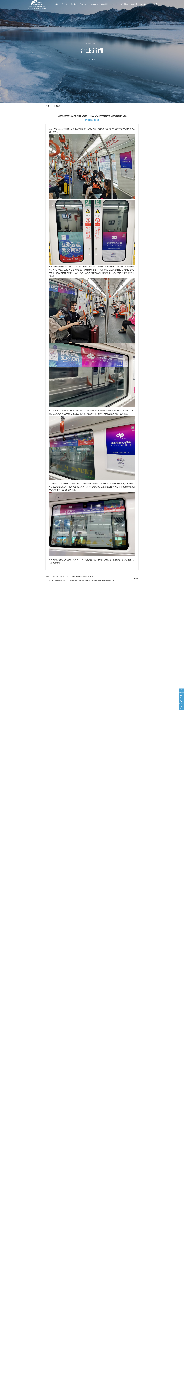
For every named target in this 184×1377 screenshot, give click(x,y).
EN (153, 4)
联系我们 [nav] (143, 4)
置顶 (181, 708)
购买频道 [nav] (134, 4)
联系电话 (181, 703)
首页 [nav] (56, 4)
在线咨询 (181, 692)
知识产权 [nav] (114, 4)
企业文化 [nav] (74, 4)
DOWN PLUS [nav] (93, 4)
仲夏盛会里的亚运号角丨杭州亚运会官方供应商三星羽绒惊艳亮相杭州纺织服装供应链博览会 (83, 580)
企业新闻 (56, 106)
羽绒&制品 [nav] (104, 4)
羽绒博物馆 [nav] (124, 4)
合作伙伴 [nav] (83, 4)
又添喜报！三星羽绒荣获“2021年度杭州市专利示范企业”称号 (72, 577)
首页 (48, 106)
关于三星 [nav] (64, 4)
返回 (136, 579)
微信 (181, 698)
